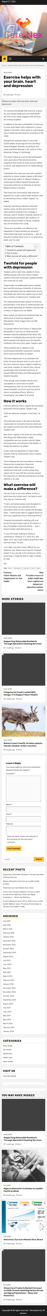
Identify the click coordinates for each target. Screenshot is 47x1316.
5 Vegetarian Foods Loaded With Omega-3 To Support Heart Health (21, 693)
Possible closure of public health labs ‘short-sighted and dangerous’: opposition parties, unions (34, 581)
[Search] (43, 58)
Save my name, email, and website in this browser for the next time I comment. (22, 839)
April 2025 (7, 972)
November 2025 (9, 945)
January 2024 (8, 1031)
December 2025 (9, 941)
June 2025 (7, 964)
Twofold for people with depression (21, 250)
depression (18, 568)
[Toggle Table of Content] (35, 247)
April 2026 (7, 925)
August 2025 (8, 956)
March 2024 (7, 1023)
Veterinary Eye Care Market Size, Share (18, 888)
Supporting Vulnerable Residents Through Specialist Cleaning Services (22, 642)
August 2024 (8, 1004)
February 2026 (8, 933)
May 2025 (7, 968)
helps (38, 568)
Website (9, 824)
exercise (26, 568)
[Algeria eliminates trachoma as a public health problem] (23, 1166)
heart (32, 568)
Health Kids (7, 1054)
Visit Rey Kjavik (9, 1076)
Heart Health (8, 72)
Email (9, 814)
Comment (10, 773)
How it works (12, 253)
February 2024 (8, 1027)
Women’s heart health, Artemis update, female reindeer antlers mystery (23, 744)
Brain (10, 568)
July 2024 (6, 1008)
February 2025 (8, 980)
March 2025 (7, 976)
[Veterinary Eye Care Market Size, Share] (23, 1217)
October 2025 (8, 949)
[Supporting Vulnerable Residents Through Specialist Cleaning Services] (23, 619)
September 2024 (9, 1000)
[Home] (4, 59)
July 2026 (6, 921)
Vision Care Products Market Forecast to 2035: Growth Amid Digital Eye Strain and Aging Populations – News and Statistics (21, 894)
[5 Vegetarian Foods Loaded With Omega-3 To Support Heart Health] (23, 670)
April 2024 (7, 1020)
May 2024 (7, 1016)
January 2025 (8, 984)
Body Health (8, 1046)
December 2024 (9, 988)
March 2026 (7, 929)
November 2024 (9, 992)
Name (9, 804)
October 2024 (8, 996)
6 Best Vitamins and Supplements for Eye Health (13, 576)
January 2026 (8, 937)
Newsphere (35, 1310)
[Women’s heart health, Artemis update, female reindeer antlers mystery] (23, 721)
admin (18, 95)
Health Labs (7, 1057)
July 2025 (6, 960)
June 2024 (7, 1012)
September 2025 (9, 952)
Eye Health (7, 1050)
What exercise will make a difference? (22, 256)
